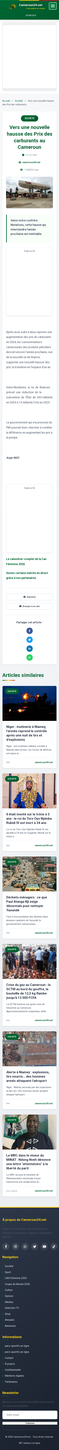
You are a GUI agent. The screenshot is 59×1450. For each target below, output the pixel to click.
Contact (9, 1357)
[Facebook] (5, 1246)
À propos (10, 1363)
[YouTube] (44, 1246)
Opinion (9, 1296)
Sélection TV (12, 1307)
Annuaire (9, 1319)
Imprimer (31, 597)
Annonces (10, 1325)
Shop (8, 1313)
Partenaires (11, 1381)
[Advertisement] (29, 57)
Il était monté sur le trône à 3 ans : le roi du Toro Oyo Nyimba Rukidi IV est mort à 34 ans (29, 818)
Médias (9, 1302)
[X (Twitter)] (34, 1246)
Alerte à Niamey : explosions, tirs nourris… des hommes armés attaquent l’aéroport (27, 1076)
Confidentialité (13, 1369)
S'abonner (29, 1423)
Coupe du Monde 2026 (17, 1284)
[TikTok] (53, 1246)
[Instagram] (15, 1246)
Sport (8, 1272)
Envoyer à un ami (31, 606)
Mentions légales (14, 1375)
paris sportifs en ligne (17, 1345)
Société (19, 101)
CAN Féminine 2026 (16, 1278)
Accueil (6, 101)
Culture (9, 1290)
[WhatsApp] (25, 1246)
